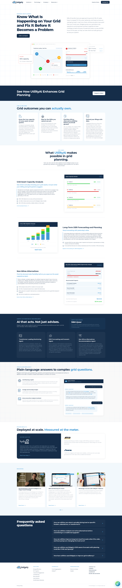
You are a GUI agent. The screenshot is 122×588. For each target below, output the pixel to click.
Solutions (28, 2)
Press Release (92, 570)
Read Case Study (24, 455)
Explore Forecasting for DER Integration (72, 248)
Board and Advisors (94, 573)
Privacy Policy (20, 585)
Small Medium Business (38, 580)
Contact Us (105, 2)
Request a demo (98, 93)
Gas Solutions (36, 578)
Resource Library (74, 569)
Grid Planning (36, 574)
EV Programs (36, 571)
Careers (91, 568)
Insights (72, 571)
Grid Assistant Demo (22, 205)
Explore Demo (95, 2)
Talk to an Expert (23, 35)
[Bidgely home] (17, 2)
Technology (37, 2)
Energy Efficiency (37, 569)
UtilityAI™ (54, 571)
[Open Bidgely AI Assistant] (117, 583)
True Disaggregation (56, 569)
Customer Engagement (38, 572)
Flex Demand (36, 576)
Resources (54, 2)
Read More (21, 505)
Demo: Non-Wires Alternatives (24, 297)
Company (45, 2)
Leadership (92, 571)
